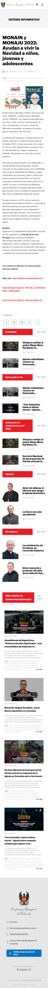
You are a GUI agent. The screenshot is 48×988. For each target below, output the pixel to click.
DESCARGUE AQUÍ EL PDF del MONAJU (22, 300)
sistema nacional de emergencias (16, 797)
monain (10, 78)
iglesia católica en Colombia (19, 725)
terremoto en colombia (12, 667)
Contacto (13, 922)
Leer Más (39, 669)
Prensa (32, 985)
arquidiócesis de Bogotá (13, 669)
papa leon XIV (28, 730)
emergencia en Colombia (24, 867)
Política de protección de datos (24, 953)
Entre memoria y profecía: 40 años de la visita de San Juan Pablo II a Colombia (33, 573)
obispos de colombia (27, 799)
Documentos (24, 985)
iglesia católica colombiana (31, 667)
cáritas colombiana (12, 864)
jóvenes (16, 81)
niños (11, 81)
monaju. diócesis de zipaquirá (24, 78)
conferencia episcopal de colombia (24, 663)
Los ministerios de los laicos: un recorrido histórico (33, 548)
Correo (16, 985)
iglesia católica (14, 661)
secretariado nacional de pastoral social (18, 793)
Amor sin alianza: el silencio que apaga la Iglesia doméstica (34, 490)
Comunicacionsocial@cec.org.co (23, 928)
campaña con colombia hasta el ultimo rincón (20, 665)
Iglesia (21, 81)
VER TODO (41, 332)
